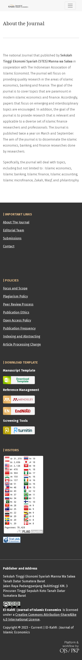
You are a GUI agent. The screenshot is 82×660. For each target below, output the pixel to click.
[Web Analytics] (11, 539)
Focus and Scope (15, 288)
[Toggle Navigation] (70, 6)
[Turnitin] (19, 430)
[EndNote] (19, 411)
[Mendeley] (19, 399)
